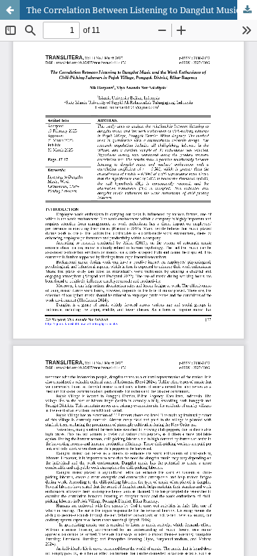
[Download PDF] (247, 10)
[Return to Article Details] (10, 10)
